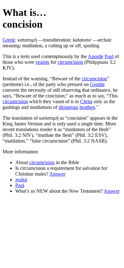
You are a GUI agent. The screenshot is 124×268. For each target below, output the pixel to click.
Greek (9, 40)
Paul (109, 56)
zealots (42, 62)
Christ (86, 101)
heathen (87, 107)
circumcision (70, 62)
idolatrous (68, 107)
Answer (57, 174)
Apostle (95, 56)
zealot (21, 179)
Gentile (97, 84)
